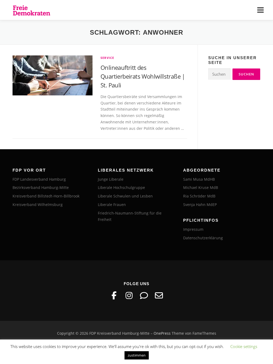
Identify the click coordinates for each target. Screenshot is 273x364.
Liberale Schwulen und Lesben (125, 196)
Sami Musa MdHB (199, 179)
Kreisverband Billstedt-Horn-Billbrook (46, 196)
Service (107, 58)
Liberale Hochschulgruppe (121, 187)
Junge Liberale (110, 179)
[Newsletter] (159, 296)
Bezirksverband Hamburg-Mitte (41, 187)
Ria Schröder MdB (199, 196)
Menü (260, 10)
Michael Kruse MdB (200, 187)
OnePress (162, 333)
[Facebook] (114, 296)
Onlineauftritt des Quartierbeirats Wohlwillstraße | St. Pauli (143, 76)
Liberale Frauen (112, 204)
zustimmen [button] (137, 355)
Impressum (193, 229)
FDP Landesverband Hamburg (39, 179)
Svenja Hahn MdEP (200, 204)
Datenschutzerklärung (203, 237)
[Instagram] (129, 296)
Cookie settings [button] (243, 346)
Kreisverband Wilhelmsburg (38, 204)
